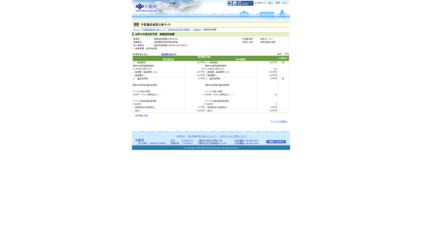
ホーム (136, 29)
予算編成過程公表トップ (154, 29)
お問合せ (180, 136)
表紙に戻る (143, 115)
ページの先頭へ (280, 121)
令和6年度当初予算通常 (179, 29)
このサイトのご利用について (233, 136)
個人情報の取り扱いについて (202, 136)
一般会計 (196, 29)
